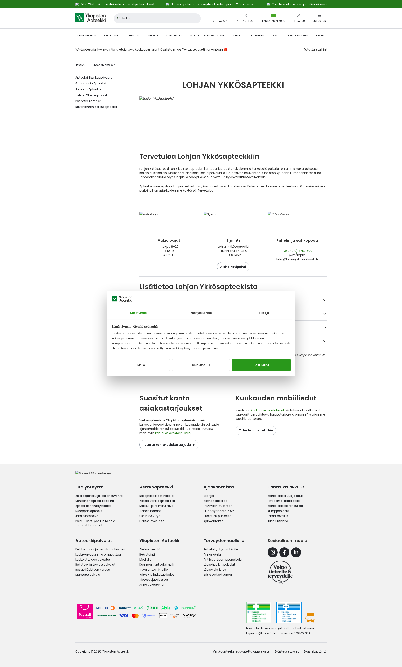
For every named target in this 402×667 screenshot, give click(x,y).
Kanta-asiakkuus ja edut (285, 496)
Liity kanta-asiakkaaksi (284, 501)
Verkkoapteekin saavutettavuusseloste (241, 651)
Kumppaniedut (278, 511)
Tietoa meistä (149, 549)
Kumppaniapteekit (88, 511)
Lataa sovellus (278, 516)
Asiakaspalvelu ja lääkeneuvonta (99, 496)
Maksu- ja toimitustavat (157, 506)
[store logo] (90, 18)
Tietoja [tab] (264, 313)
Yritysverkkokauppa (218, 574)
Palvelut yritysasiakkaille (221, 549)
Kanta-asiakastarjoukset (285, 506)
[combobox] (157, 18)
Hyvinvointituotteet (218, 506)
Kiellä (141, 365)
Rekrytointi (147, 554)
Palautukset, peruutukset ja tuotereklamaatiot (95, 523)
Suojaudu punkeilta (217, 516)
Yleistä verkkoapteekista (157, 501)
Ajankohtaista (213, 521)
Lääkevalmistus (215, 569)
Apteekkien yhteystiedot (93, 506)
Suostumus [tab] (138, 313)
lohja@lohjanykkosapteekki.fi (297, 259)
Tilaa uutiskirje (278, 521)
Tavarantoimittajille (153, 569)
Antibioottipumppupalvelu (223, 559)
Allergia (209, 496)
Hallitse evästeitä (151, 521)
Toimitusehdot (150, 511)
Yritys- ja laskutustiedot (156, 574)
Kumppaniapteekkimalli (156, 564)
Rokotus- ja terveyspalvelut (95, 564)
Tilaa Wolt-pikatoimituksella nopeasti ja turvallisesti (117, 4)
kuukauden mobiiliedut (267, 410)
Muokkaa (198, 365)
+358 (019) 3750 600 (297, 251)
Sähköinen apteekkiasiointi (94, 501)
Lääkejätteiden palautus (93, 559)
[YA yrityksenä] (280, 572)
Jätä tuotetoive (86, 516)
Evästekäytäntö (315, 651)
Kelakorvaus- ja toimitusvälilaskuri (100, 549)
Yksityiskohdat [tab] (201, 313)
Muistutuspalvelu (87, 574)
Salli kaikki (261, 365)
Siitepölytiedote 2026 (219, 511)
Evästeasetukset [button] (287, 651)
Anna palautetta (151, 585)
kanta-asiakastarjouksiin (173, 433)
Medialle (145, 559)
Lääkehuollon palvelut (219, 564)
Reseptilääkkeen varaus (92, 569)
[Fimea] (258, 612)
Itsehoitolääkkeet (216, 501)
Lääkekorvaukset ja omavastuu (98, 554)
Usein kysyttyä (149, 516)
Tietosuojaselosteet (153, 580)
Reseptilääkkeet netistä (156, 496)
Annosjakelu (212, 554)
